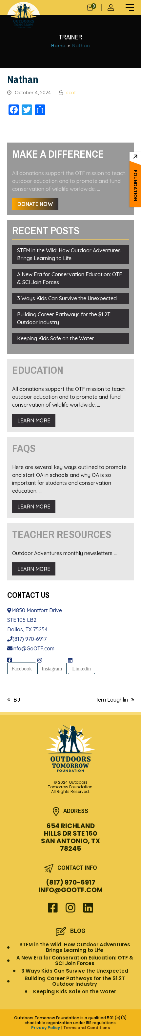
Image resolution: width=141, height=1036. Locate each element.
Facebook (21, 668)
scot (71, 92)
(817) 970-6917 (29, 639)
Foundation (135, 185)
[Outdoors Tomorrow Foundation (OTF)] (23, 15)
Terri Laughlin (112, 700)
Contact (28, 595)
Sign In (112, 7)
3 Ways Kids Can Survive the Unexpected (67, 298)
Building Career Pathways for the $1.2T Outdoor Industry (63, 318)
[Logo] (70, 748)
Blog (77, 931)
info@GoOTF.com (33, 648)
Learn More (33, 420)
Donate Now (35, 204)
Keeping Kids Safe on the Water (55, 338)
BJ (13, 700)
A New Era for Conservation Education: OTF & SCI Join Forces (69, 278)
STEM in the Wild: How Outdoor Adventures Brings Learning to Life (69, 254)
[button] (130, 7)
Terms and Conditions (86, 1027)
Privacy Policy (45, 1027)
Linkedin (81, 668)
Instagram (52, 668)
